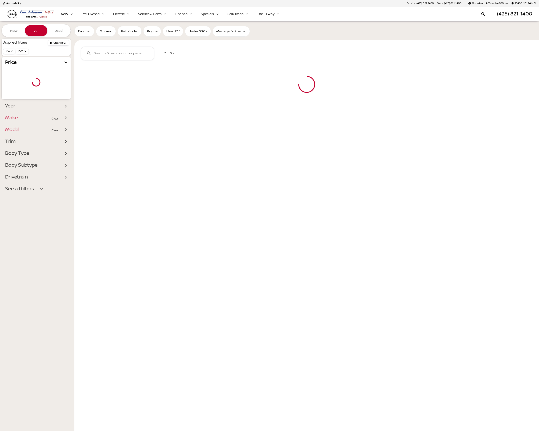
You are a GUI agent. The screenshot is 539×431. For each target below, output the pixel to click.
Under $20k (198, 31)
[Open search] (483, 14)
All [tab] (36, 31)
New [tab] (14, 31)
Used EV (173, 31)
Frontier (84, 31)
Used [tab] (59, 31)
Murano (106, 31)
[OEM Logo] (12, 14)
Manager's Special (231, 31)
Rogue (152, 31)
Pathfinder (129, 31)
